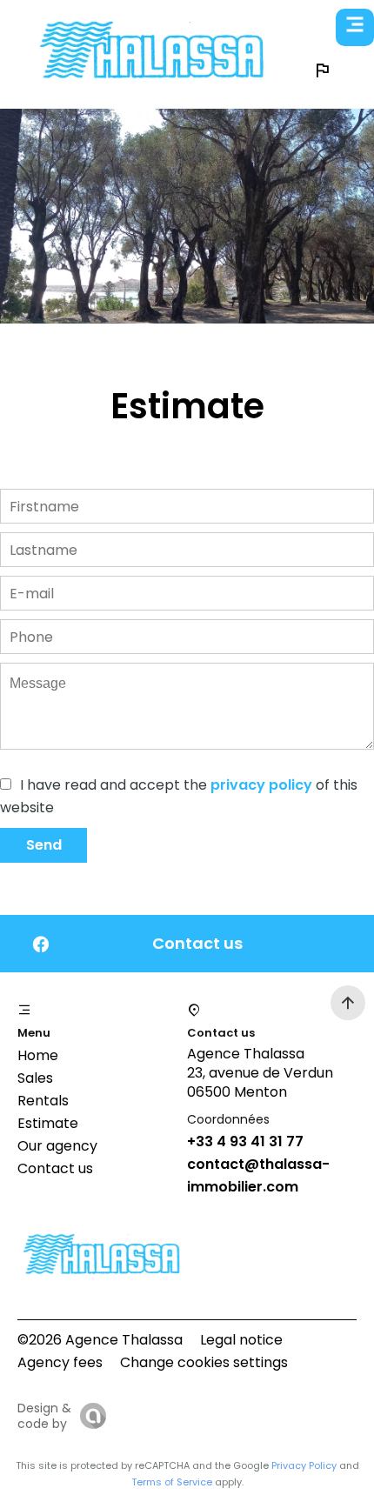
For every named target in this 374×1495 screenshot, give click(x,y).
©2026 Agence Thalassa (100, 1340)
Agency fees (60, 1362)
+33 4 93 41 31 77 (245, 1141)
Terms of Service (171, 1482)
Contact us (55, 1168)
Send (44, 845)
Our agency (57, 1146)
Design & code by (44, 1416)
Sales (35, 1078)
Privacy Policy (304, 1465)
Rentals (43, 1101)
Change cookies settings (204, 1362)
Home (37, 1055)
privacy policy (261, 785)
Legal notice (241, 1340)
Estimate (47, 1123)
